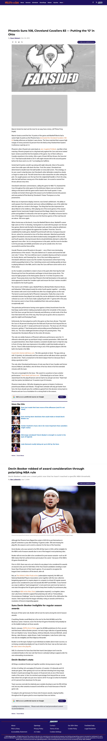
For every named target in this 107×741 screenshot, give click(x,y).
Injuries (55, 2)
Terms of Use (54, 729)
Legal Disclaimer (90, 729)
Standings (43, 2)
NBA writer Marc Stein (27, 591)
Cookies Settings (55, 732)
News (22, 2)
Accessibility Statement (19, 732)
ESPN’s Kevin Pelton (29, 628)
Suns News (20, 455)
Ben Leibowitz (15, 479)
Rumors (28, 2)
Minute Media (12, 736)
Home (13, 455)
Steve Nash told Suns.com (30, 375)
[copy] (22, 42)
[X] (96, 2)
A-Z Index (37, 732)
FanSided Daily (90, 725)
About (13, 725)
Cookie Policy (72, 729)
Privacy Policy (38, 729)
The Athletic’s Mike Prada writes (27, 575)
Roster (50, 2)
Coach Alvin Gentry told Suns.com (23, 353)
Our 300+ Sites (73, 725)
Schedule (35, 2)
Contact (52, 725)
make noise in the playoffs (22, 646)
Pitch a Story (15, 729)
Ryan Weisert (15, 38)
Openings (37, 725)
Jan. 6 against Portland (48, 149)
